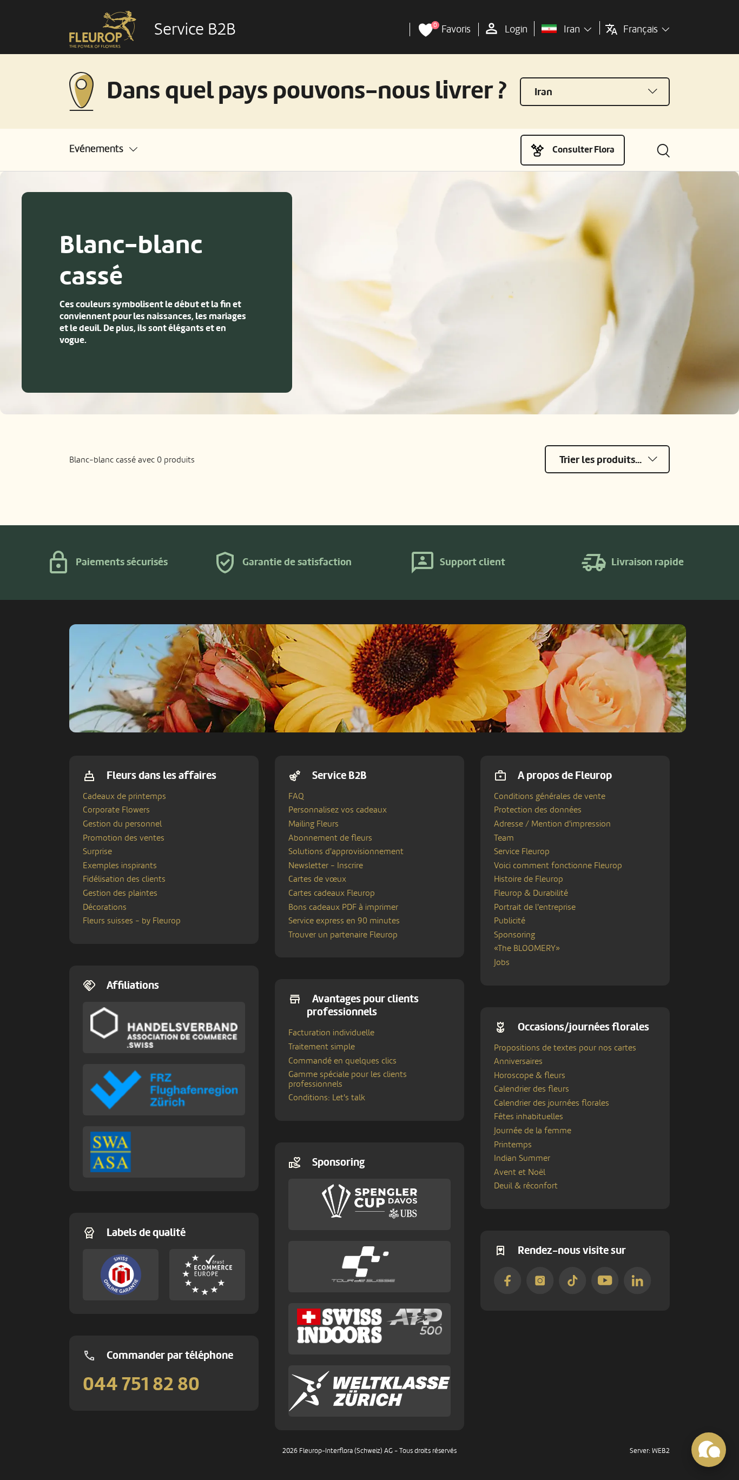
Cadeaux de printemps (124, 796)
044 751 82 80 (141, 1384)
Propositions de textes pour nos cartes (565, 1048)
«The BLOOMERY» (527, 948)
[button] (103, 149)
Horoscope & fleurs (529, 1075)
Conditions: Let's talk (326, 1097)
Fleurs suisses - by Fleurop (132, 921)
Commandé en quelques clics (342, 1061)
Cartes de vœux (317, 879)
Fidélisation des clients (124, 879)
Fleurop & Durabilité (531, 893)
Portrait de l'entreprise (535, 907)
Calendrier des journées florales (551, 1103)
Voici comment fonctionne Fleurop (558, 865)
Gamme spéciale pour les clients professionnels (347, 1079)
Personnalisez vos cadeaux (337, 810)
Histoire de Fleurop (528, 879)
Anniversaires (518, 1061)
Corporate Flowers (116, 810)
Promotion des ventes (123, 838)
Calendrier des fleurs (531, 1089)
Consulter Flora (583, 149)
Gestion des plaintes (120, 893)
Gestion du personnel (122, 824)
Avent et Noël (519, 1172)
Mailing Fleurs (313, 824)
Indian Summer (522, 1158)
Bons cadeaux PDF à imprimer (343, 907)
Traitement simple (321, 1047)
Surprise (97, 851)
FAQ (296, 796)
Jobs (502, 962)
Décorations (105, 907)
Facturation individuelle (331, 1033)
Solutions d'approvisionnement (346, 851)
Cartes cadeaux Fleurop (331, 893)
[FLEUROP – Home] (102, 30)
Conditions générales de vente (549, 796)
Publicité (509, 921)
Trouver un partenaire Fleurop (343, 935)
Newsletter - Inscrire (325, 865)
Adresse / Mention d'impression (552, 824)
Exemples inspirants (120, 865)
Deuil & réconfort (526, 1186)
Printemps (513, 1144)
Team (504, 838)
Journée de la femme (532, 1130)
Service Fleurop (522, 851)
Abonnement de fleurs (330, 838)
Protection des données (538, 810)
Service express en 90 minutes (344, 921)
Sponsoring (514, 935)
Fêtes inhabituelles (528, 1116)
